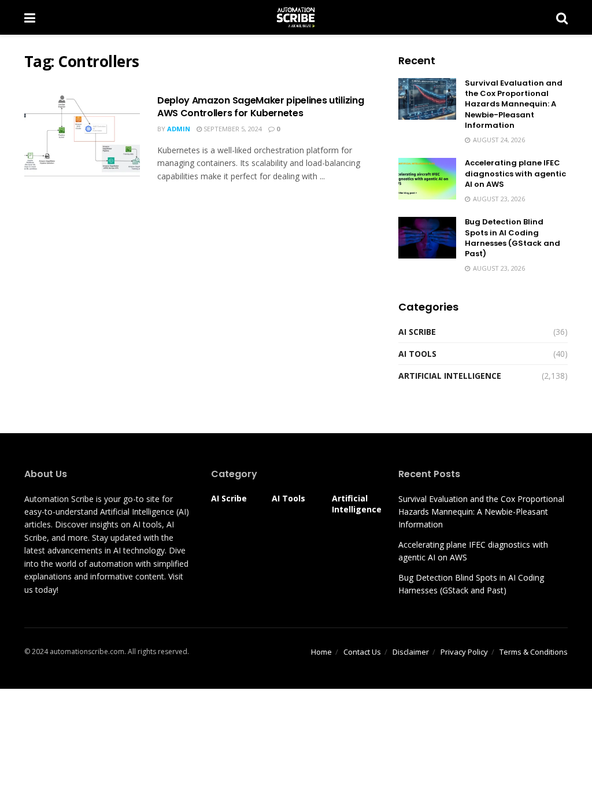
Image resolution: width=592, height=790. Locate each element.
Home (321, 652)
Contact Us (362, 652)
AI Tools (417, 353)
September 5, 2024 (232, 128)
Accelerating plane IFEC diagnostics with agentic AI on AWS (515, 173)
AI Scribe (417, 331)
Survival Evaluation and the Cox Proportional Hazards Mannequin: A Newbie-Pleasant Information (514, 104)
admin (178, 128)
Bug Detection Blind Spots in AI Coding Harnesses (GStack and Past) (512, 237)
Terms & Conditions (534, 652)
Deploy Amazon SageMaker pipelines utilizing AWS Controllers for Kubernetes (260, 107)
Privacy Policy (464, 652)
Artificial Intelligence (449, 375)
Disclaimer (411, 652)
